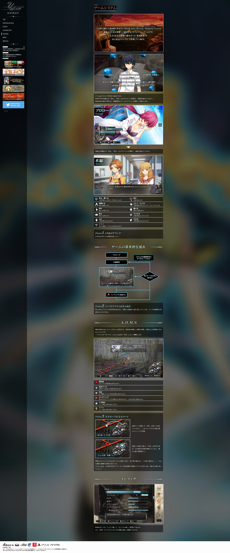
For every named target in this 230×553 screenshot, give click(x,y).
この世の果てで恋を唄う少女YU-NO (13, 7)
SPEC (13, 37)
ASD (23, 544)
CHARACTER (13, 30)
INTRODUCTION (13, 23)
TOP (13, 19)
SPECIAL (13, 41)
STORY (13, 27)
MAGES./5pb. (11, 544)
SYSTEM (13, 34)
